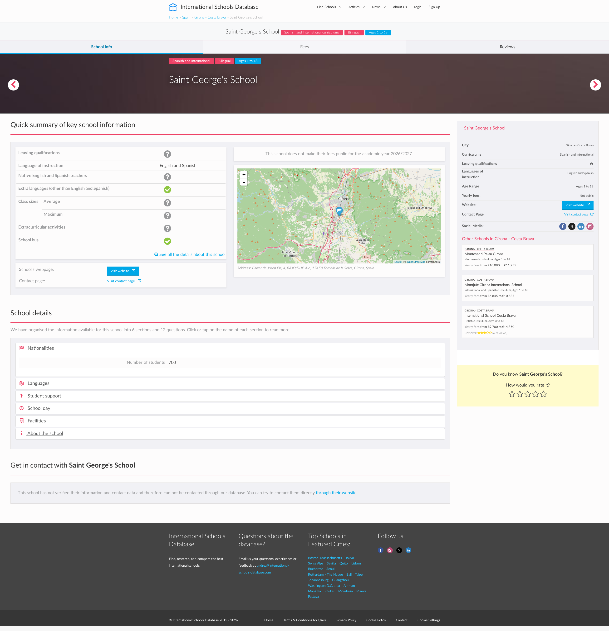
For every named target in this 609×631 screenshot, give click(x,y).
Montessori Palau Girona (484, 254)
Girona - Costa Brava (210, 17)
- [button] (244, 182)
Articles (354, 7)
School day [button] (38, 408)
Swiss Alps (315, 563)
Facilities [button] (36, 421)
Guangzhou (340, 580)
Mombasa (345, 591)
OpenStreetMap (416, 261)
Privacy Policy (346, 620)
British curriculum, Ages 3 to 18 (484, 321)
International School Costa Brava (490, 315)
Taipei (359, 574)
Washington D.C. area (324, 586)
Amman (349, 586)
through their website (336, 493)
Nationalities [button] (40, 348)
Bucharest (315, 569)
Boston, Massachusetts (325, 558)
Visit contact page (577, 214)
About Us (400, 7)
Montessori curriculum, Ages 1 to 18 (487, 259)
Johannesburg (318, 580)
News (376, 7)
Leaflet (398, 261)
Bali (349, 574)
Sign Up (434, 7)
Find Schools (327, 7)
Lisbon (356, 563)
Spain (186, 17)
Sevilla (331, 563)
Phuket (329, 591)
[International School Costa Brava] (13, 85)
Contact (402, 620)
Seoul (330, 569)
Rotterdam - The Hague (325, 574)
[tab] (230, 348)
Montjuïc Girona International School (493, 285)
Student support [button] (43, 396)
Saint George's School (484, 128)
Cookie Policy (376, 620)
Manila (361, 591)
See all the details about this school (192, 255)
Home (173, 17)
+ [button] (244, 175)
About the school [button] (44, 433)
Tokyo (349, 558)
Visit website (576, 205)
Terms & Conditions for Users (304, 620)
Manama (314, 591)
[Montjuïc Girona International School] (596, 85)
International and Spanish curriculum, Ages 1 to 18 (496, 290)
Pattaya (313, 596)
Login (418, 7)
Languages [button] (37, 383)
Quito (343, 563)
